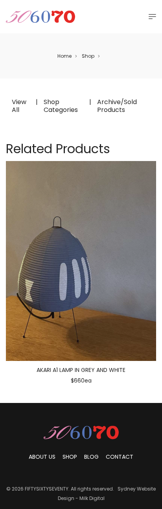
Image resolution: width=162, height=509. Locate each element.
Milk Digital (92, 498)
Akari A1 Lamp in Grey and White (81, 370)
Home (64, 56)
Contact (119, 457)
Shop (88, 56)
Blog (91, 457)
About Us (42, 457)
